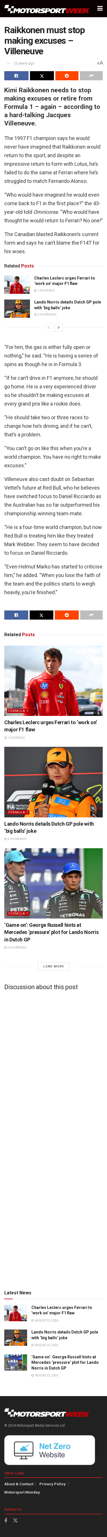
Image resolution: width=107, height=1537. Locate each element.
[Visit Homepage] (47, 8)
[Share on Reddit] (66, 75)
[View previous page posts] (48, 328)
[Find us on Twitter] (15, 1520)
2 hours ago (46, 314)
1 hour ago (46, 290)
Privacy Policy (52, 1484)
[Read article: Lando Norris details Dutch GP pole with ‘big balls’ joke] (17, 309)
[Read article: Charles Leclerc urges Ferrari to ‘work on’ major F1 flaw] (17, 285)
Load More (53, 966)
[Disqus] (53, 1066)
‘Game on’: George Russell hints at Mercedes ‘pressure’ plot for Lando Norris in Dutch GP (51, 932)
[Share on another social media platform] (91, 75)
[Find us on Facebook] (5, 1521)
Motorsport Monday (22, 1492)
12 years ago (24, 63)
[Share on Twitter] (42, 75)
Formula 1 (18, 711)
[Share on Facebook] (16, 75)
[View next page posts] (58, 328)
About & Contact (18, 1484)
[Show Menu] (100, 8)
